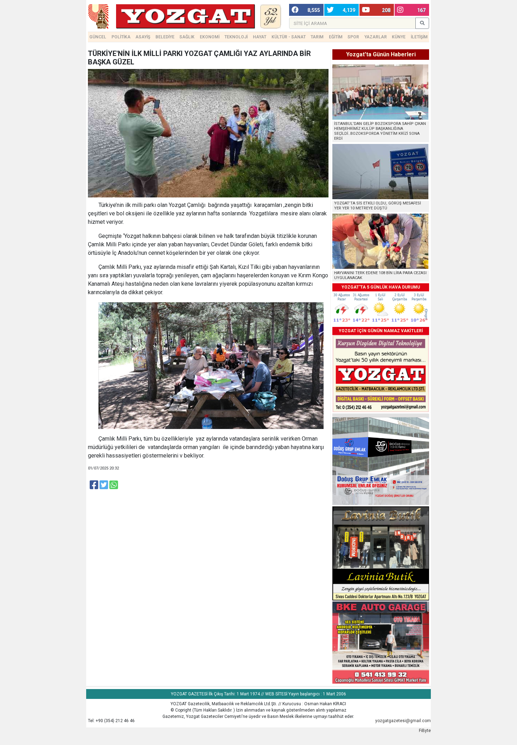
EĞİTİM (336, 36)
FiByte (425, 730)
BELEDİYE (164, 36)
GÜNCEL (97, 36)
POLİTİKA (120, 36)
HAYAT (259, 36)
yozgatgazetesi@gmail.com (403, 720)
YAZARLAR (375, 36)
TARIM (317, 36)
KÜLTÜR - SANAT (289, 36)
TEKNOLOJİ (236, 36)
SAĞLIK (186, 36)
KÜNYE (399, 36)
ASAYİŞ (142, 36)
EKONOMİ (209, 36)
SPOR (353, 36)
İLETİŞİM (419, 36)
